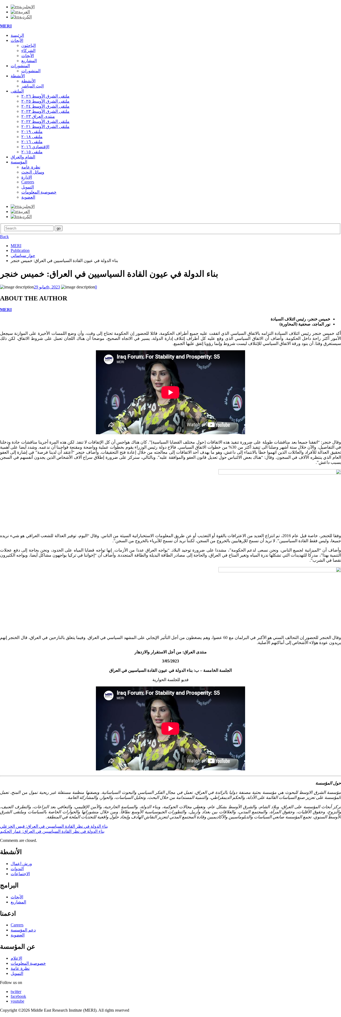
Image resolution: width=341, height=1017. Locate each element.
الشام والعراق (23, 157)
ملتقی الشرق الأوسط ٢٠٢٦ (45, 96)
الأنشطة (18, 76)
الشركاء (28, 50)
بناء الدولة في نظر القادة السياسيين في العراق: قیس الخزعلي (54, 826)
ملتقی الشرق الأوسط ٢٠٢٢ (45, 121)
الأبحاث (17, 40)
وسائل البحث (32, 172)
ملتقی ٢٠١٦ (32, 141)
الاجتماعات (20, 873)
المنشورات (20, 65)
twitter (16, 991)
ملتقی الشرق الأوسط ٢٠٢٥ (45, 101)
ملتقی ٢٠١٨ (32, 136)
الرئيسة (17, 35)
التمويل (27, 187)
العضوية (28, 197)
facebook (18, 996)
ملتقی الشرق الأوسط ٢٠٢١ (45, 126)
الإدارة (26, 177)
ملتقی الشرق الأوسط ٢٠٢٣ (45, 111)
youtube (17, 1001)
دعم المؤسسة (23, 930)
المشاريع (29, 60)
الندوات (17, 868)
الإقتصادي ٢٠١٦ (35, 146)
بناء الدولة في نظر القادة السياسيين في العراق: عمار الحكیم (52, 831)
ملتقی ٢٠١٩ (32, 131)
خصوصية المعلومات (38, 192)
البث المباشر (32, 86)
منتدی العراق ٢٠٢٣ (38, 116)
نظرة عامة (30, 167)
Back (4, 236)
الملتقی (17, 91)
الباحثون (28, 45)
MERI (6, 26)
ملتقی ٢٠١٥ (32, 152)
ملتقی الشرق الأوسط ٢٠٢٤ (45, 106)
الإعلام (16, 958)
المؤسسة (19, 162)
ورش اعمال (21, 863)
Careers (27, 182)
